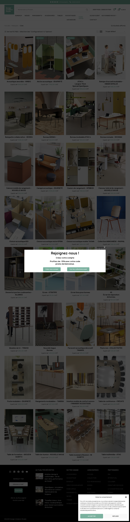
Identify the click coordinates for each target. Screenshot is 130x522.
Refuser (115, 516)
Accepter (92, 516)
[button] (126, 497)
